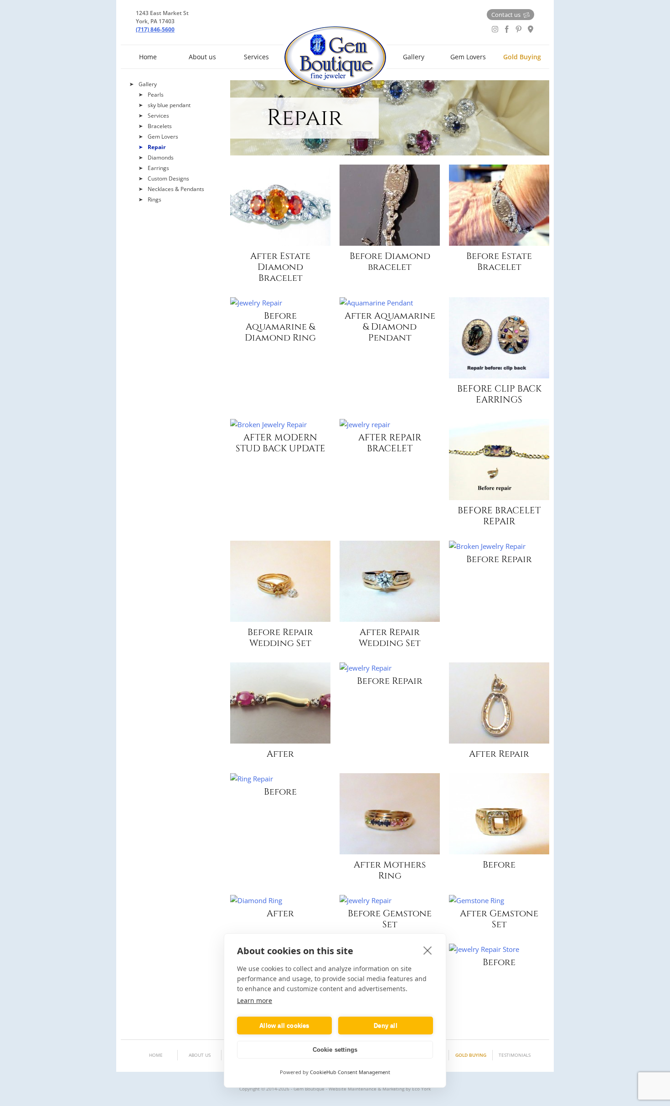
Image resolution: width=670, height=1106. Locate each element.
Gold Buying (522, 56)
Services (256, 56)
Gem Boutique (335, 57)
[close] (428, 950)
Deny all (385, 1025)
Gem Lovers (468, 56)
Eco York (421, 1088)
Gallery (413, 56)
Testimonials (515, 1055)
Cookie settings (335, 1049)
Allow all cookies (284, 1025)
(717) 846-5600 (155, 29)
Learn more (254, 1000)
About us (202, 56)
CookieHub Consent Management (350, 1072)
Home (148, 56)
